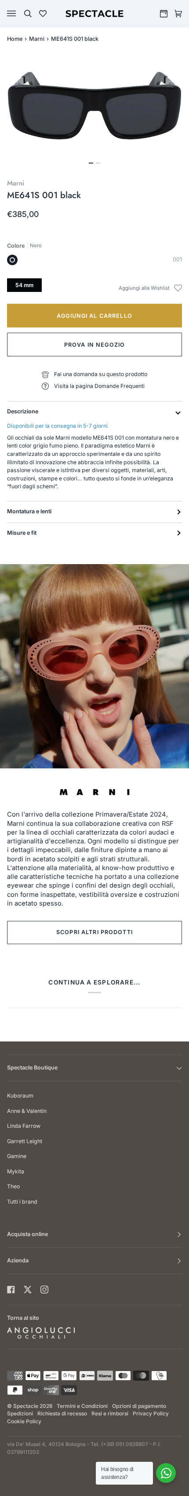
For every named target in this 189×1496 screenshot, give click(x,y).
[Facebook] (11, 1289)
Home (14, 39)
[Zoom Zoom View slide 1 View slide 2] (94, 111)
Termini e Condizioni (82, 1406)
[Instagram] (44, 1289)
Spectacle (25, 1406)
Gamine (16, 1156)
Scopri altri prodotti (94, 932)
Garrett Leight (24, 1141)
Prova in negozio (94, 344)
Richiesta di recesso (62, 1414)
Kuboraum (20, 1095)
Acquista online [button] (27, 1234)
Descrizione (22, 411)
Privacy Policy (151, 1414)
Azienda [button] (18, 1260)
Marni (36, 39)
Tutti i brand (22, 1201)
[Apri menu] (20, 13)
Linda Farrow (23, 1126)
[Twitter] (28, 1289)
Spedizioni (20, 1414)
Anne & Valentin (27, 1111)
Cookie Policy (24, 1421)
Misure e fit (21, 532)
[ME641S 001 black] (12, 260)
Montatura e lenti (29, 511)
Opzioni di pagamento (139, 1406)
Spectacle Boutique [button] (32, 1067)
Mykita (15, 1171)
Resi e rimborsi (109, 1414)
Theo (13, 1186)
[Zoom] (94, 106)
